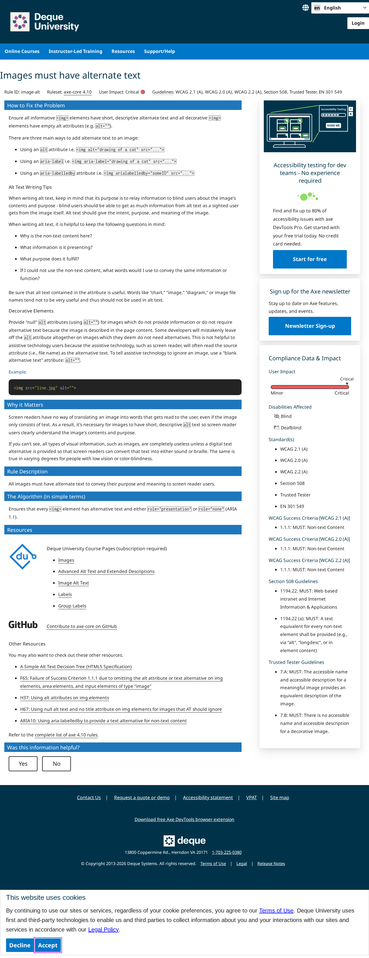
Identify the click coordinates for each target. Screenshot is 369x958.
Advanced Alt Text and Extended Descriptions (106, 571)
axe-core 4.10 (78, 92)
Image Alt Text (73, 583)
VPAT (251, 797)
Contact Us (89, 797)
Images (66, 560)
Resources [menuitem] (123, 51)
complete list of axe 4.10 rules (66, 735)
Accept (48, 945)
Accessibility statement (208, 797)
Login (358, 23)
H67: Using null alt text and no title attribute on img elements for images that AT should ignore (121, 709)
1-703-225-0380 (227, 852)
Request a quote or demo (142, 797)
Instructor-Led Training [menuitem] (75, 51)
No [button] (57, 763)
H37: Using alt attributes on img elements (64, 697)
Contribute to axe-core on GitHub (82, 626)
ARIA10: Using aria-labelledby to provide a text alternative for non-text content (103, 720)
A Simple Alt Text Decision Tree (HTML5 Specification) (76, 666)
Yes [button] (23, 763)
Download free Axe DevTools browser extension (184, 819)
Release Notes (271, 863)
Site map (279, 797)
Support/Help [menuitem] (159, 51)
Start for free (310, 259)
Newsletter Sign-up (310, 325)
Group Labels (72, 606)
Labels (65, 594)
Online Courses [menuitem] (22, 51)
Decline (20, 945)
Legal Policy (103, 929)
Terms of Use (276, 910)
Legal (241, 863)
